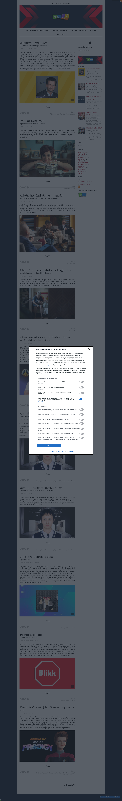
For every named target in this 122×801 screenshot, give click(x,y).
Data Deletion (51, 451)
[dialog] (61, 400)
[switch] (81, 382)
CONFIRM (49, 445)
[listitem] (61, 378)
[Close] (89, 349)
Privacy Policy (70, 451)
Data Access (61, 451)
